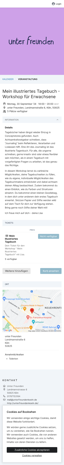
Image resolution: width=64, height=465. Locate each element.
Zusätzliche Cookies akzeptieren (32, 449)
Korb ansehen (51, 270)
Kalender (7, 79)
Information (12, 120)
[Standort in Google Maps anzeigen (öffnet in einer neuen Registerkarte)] (32, 310)
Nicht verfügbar (48, 236)
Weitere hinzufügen (16, 270)
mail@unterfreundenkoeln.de (22, 399)
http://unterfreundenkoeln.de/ (22, 403)
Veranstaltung (27, 79)
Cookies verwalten (32, 455)
